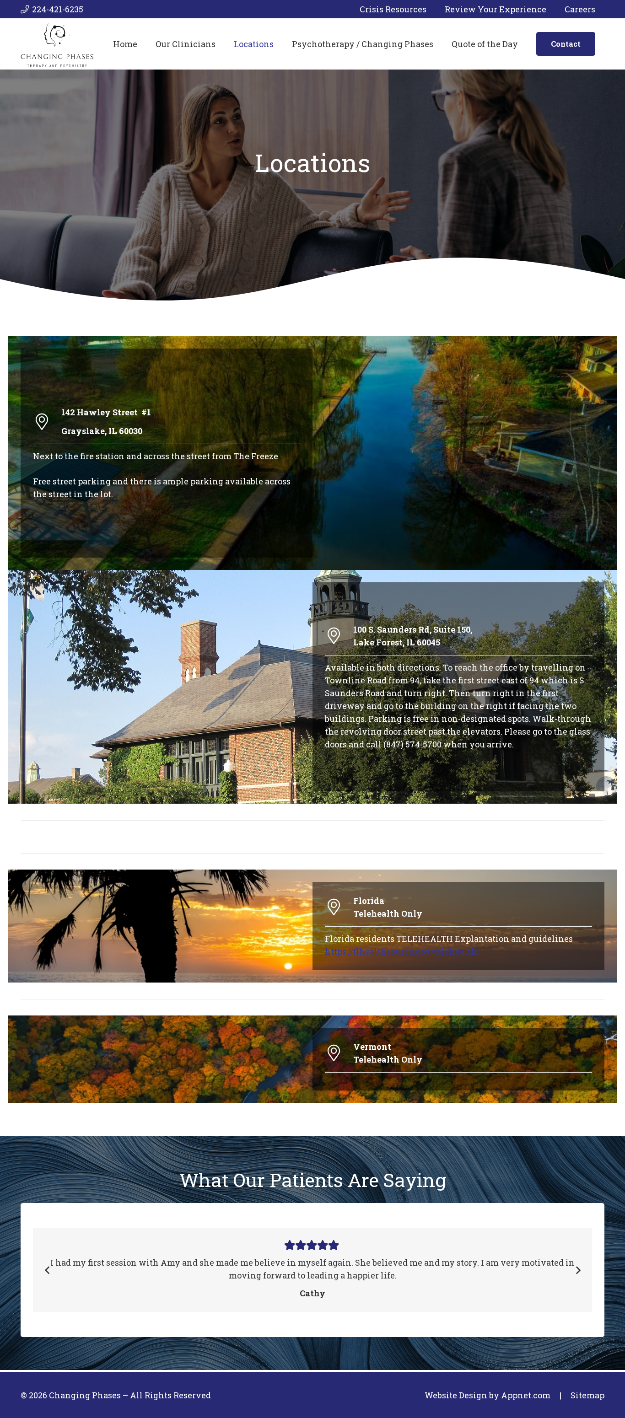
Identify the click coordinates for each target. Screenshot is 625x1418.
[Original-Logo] (57, 44)
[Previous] (47, 1270)
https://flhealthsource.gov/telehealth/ (402, 951)
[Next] (577, 1270)
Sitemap (587, 1395)
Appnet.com (525, 1395)
